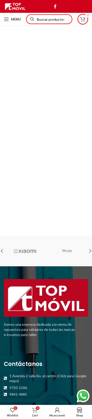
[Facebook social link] (55, 6)
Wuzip (67, 250)
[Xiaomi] (25, 251)
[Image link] (46, 297)
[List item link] (46, 378)
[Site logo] (15, 6)
